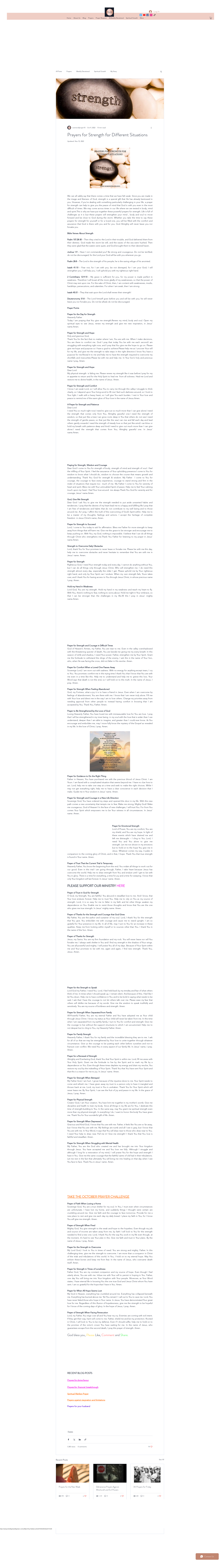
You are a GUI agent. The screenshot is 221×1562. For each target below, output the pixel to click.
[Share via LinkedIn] (80, 1439)
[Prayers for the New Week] (72, 1473)
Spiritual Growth (100, 71)
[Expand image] (110, 168)
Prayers (69, 71)
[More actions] (151, 127)
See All (161, 1459)
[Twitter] (141, 15)
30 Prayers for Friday (142, 1486)
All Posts (59, 71)
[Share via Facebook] (68, 1439)
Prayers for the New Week (69, 1486)
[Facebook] (148, 15)
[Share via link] (85, 1439)
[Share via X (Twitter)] (74, 1439)
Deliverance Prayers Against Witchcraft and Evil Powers (107, 1488)
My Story (113, 71)
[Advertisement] (69, 1545)
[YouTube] (144, 15)
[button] (210, 18)
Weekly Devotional (83, 71)
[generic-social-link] (154, 15)
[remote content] (110, 448)
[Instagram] (151, 15)
